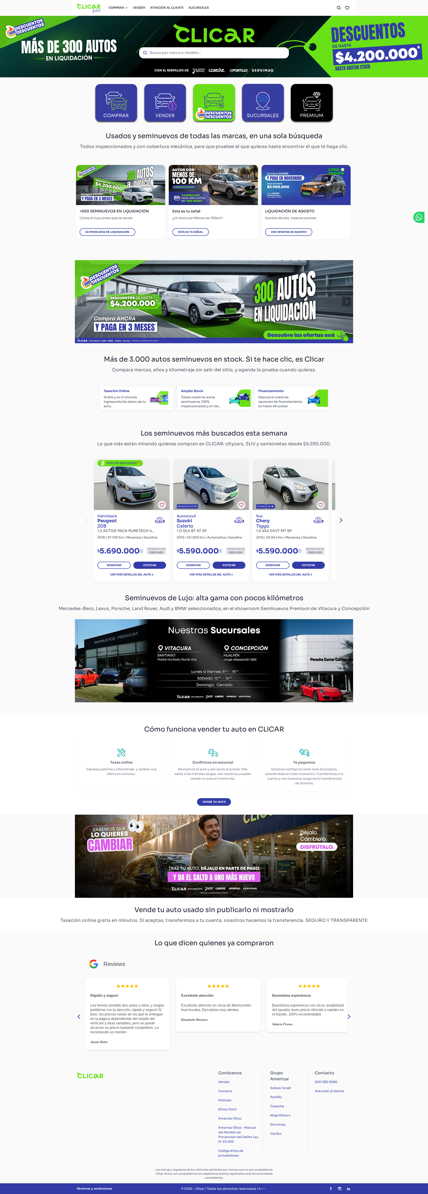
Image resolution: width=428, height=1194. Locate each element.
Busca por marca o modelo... (175, 52)
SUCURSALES (199, 8)
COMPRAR (116, 8)
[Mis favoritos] (347, 8)
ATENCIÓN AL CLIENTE (167, 8)
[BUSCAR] (339, 8)
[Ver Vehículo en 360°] (159, 520)
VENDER (139, 8)
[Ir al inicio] (89, 7)
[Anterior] (81, 302)
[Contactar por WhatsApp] (418, 217)
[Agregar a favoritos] (162, 505)
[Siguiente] (346, 302)
